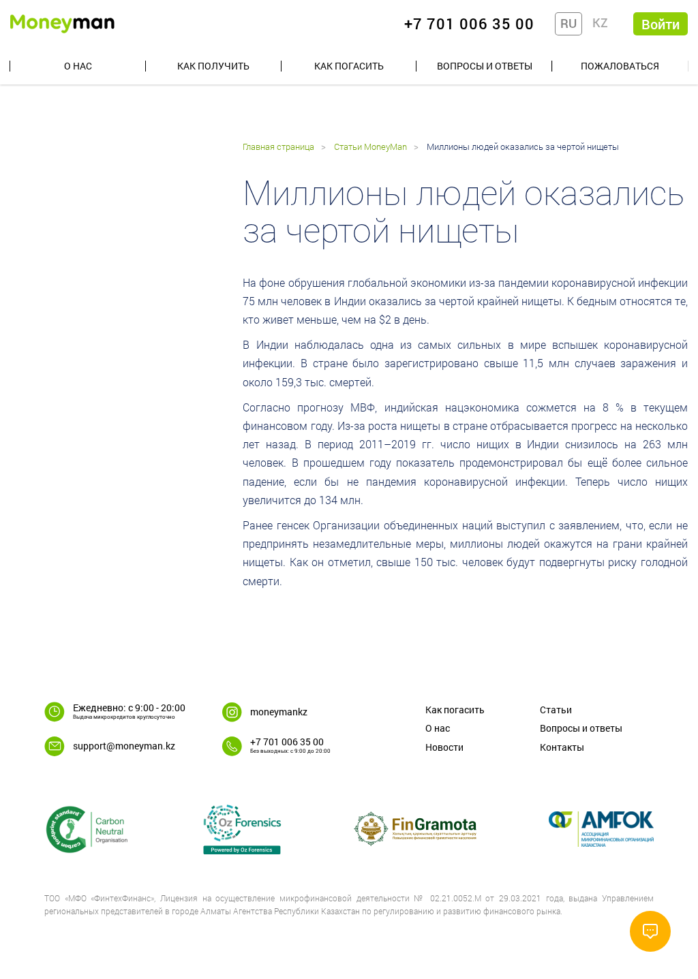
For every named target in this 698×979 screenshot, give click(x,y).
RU (568, 23)
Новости (444, 747)
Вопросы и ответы (484, 65)
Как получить (213, 65)
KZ (600, 22)
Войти (660, 24)
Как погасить (349, 65)
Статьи (556, 709)
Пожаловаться (620, 65)
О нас (78, 65)
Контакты (562, 747)
